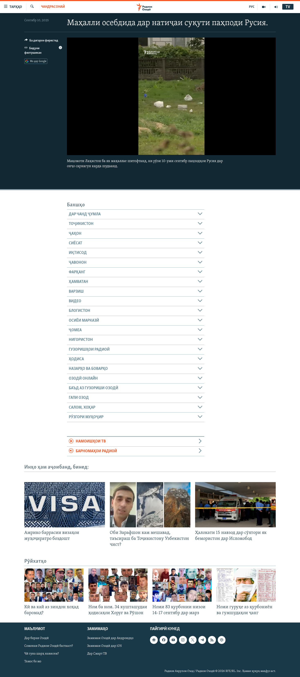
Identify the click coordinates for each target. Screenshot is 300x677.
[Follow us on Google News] (154, 640)
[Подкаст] (222, 640)
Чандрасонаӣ (53, 7)
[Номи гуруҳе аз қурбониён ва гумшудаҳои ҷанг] (246, 585)
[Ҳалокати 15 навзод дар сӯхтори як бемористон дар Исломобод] (235, 504)
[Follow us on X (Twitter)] (193, 640)
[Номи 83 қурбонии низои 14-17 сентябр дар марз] (182, 585)
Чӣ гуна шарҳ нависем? (41, 653)
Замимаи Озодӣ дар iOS (104, 646)
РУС (251, 7)
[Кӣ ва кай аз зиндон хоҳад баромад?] (53, 585)
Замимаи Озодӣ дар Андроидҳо (110, 638)
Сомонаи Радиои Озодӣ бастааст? (48, 646)
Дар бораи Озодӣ (36, 638)
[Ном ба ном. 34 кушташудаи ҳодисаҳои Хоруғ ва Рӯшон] (118, 585)
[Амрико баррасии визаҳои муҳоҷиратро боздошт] (64, 504)
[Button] (41, 41)
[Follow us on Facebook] (163, 640)
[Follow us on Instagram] (183, 640)
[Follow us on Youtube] (173, 640)
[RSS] (212, 640)
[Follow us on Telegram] (202, 640)
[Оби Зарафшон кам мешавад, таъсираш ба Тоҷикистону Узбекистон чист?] (150, 504)
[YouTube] (264, 7)
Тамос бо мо (32, 661)
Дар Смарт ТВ (97, 653)
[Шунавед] (276, 7)
